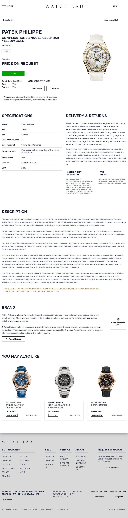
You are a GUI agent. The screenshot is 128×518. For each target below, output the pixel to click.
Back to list (8, 20)
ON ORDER (25, 468)
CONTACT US (80, 468)
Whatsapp (37, 88)
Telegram (55, 88)
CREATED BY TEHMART (117, 509)
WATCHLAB (81, 456)
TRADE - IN (49, 465)
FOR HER (24, 460)
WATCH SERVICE (64, 457)
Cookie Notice (62, 509)
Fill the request (112, 467)
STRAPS (5, 472)
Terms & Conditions (29, 509)
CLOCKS (6, 464)
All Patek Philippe (13, 339)
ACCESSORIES (8, 468)
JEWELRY (6, 460)
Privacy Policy (47, 509)
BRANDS (6, 476)
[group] (96, 58)
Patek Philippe (22, 32)
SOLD (23, 472)
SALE (22, 464)
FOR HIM (24, 456)
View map (7, 499)
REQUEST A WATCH (64, 464)
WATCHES (6, 456)
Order (13, 73)
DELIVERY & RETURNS (81, 461)
